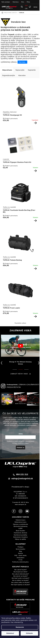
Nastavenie (20, 627)
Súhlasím (29, 633)
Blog (20, 551)
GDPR (20, 528)
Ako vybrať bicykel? (20, 569)
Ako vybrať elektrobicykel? (20, 574)
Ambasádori (20, 557)
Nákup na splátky (20, 539)
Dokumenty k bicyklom (20, 537)
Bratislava (16, 2)
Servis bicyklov (20, 549)
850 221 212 (22, 474)
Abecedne (22, 75)
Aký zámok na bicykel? (20, 576)
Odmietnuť (10, 633)
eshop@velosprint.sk (22, 478)
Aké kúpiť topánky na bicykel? (20, 584)
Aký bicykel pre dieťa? (20, 571)
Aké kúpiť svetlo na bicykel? (20, 578)
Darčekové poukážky (20, 535)
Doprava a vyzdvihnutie (20, 524)
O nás (20, 559)
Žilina (28, 2)
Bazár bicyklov (20, 530)
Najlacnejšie (20, 70)
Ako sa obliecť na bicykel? (20, 580)
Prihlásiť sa (20, 447)
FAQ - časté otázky (20, 555)
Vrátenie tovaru (20, 520)
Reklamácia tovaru (21, 522)
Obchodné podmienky (20, 526)
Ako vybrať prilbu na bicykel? (20, 582)
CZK (26, 8)
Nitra (22, 2)
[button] (2, 363)
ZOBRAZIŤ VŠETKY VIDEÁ (19, 374)
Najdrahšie (32, 70)
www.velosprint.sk (20, 504)
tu (22, 622)
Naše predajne (6, 2)
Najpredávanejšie (8, 75)
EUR (26, 5)
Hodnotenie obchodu (20, 532)
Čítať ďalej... (22, 62)
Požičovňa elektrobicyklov (20, 562)
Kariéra (20, 553)
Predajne (20, 547)
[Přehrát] (20, 345)
